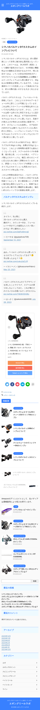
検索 (34, 581)
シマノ (6, 395)
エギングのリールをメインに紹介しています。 (20, 700)
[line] (28, 384)
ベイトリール (7, 392)
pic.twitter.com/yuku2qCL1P (16, 261)
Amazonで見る (20, 363)
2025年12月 (6, 636)
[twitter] (7, 384)
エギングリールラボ (20, 6)
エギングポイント (9, 667)
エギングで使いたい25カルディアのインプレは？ (20, 607)
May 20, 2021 (9, 269)
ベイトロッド (7, 685)
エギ (4, 663)
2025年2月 (6, 643)
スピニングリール (9, 672)
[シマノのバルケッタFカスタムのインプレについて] (23, 384)
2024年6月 (6, 645)
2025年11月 (6, 638)
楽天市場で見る (20, 368)
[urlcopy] (33, 384)
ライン (5, 689)
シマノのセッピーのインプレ (24, 510)
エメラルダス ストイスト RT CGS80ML (16, 604)
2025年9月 (6, 640)
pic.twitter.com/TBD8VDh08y (16, 294)
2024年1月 (6, 647)
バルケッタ (12, 395)
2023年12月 (6, 649)
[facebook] (12, 384)
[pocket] (17, 384)
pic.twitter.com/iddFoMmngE (16, 232)
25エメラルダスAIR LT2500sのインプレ (17, 602)
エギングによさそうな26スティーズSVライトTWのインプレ (24, 414)
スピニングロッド (9, 676)
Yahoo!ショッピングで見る (20, 373)
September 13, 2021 (12, 240)
